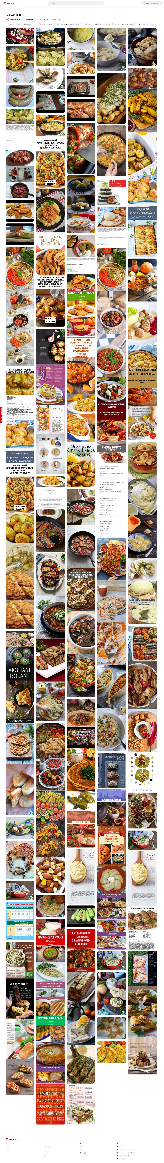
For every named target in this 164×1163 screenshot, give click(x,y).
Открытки (46, 1150)
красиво (12, 24)
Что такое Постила (12, 1144)
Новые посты (47, 1144)
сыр (139, 24)
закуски (145, 24)
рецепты (42, 24)
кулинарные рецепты (68, 24)
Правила (120, 1147)
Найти (96, 3)
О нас (8, 1147)
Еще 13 (153, 24)
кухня (57, 24)
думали (97, 24)
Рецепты (46, 1153)
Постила (9, 3)
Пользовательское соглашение (127, 1150)
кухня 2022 (26, 24)
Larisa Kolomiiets (15, 19)
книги (18, 24)
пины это (50, 24)
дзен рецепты (106, 24)
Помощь (119, 1144)
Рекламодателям (122, 1159)
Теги (81, 1150)
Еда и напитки (29, 19)
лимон (79, 24)
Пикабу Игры (84, 1153)
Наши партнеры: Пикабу (125, 1153)
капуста (35, 24)
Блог (7, 1150)
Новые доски (47, 1147)
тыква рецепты (88, 24)
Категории (83, 1144)
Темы (82, 1147)
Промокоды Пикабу (123, 1156)
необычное (116, 24)
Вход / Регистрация (152, 3)
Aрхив (45, 1156)
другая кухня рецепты (128, 24)
